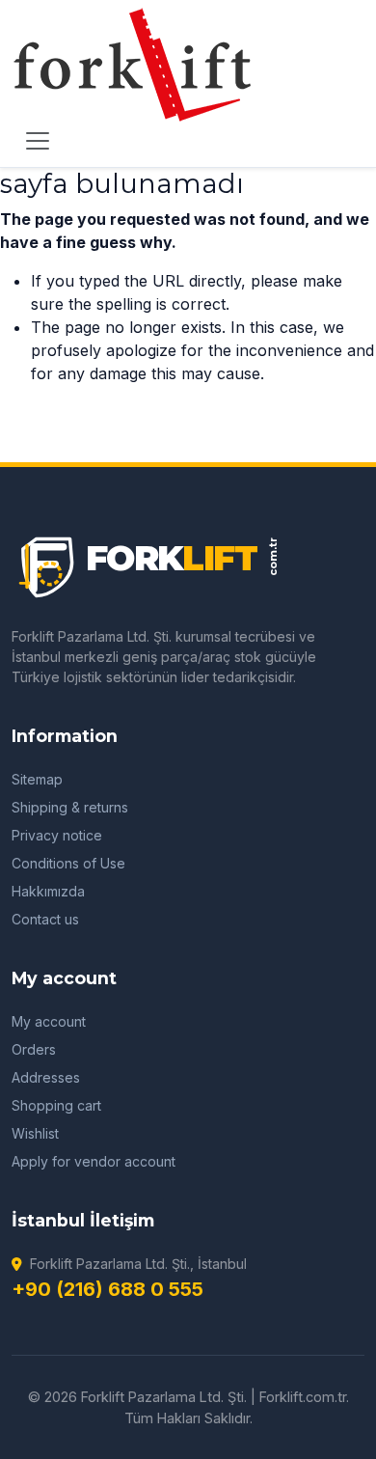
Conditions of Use (68, 863)
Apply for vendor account (93, 1161)
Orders (34, 1049)
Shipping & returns (70, 807)
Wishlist (35, 1133)
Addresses (46, 1077)
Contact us (45, 919)
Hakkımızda (48, 891)
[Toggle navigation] (38, 141)
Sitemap (37, 779)
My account (49, 1021)
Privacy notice (57, 835)
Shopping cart (56, 1105)
